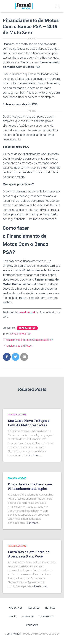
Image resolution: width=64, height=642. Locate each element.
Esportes (33, 608)
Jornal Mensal (13, 633)
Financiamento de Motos (18, 345)
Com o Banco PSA (20, 334)
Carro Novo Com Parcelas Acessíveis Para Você (28, 554)
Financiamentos (27, 328)
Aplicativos (16, 608)
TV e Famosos (47, 616)
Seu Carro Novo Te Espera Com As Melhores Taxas (28, 422)
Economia (28, 616)
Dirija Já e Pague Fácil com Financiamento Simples (30, 486)
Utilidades (32, 625)
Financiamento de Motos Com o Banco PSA (28, 339)
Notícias (50, 608)
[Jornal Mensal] (25, 6)
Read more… (35, 455)
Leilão (13, 616)
